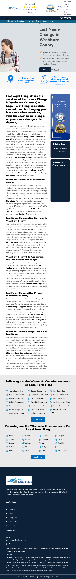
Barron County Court (16, 398)
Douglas (61, 436)
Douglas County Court (60, 395)
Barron (11, 443)
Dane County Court (37, 409)
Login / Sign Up (65, 18)
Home (9, 21)
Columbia (45, 436)
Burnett (27, 439)
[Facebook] (9, 544)
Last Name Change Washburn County (41, 21)
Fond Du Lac (62, 450)
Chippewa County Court (39, 395)
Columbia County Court (39, 402)
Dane (43, 443)
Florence (61, 447)
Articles (11, 514)
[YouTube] (6, 544)
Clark (27, 450)
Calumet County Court (38, 391)
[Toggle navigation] (7, 18)
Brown (11, 450)
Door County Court (59, 391)
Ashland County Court (16, 395)
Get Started (45, 70)
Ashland (11, 439)
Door (43, 450)
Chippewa (29, 447)
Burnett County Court (16, 413)
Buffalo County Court (16, 409)
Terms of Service (14, 526)
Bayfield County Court (16, 402)
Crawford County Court (39, 406)
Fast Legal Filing (37, 577)
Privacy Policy (13, 518)
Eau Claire (61, 443)
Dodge (44, 447)
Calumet (28, 443)
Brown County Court (16, 406)
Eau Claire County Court (61, 402)
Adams (11, 436)
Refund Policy (13, 522)
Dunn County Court (59, 398)
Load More (38, 419)
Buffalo (27, 436)
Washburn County (20, 21)
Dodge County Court (38, 413)
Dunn (60, 439)
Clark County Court (37, 398)
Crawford (45, 439)
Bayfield (11, 447)
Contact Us (12, 509)
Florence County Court (61, 406)
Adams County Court (16, 391)
